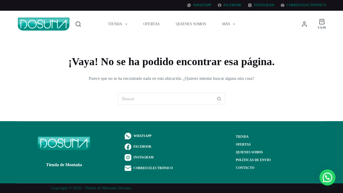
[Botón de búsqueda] (219, 99)
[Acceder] (304, 24)
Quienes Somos (191, 24)
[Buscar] (78, 24)
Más (226, 24)
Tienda (115, 24)
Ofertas (151, 24)
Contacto (245, 168)
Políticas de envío (253, 160)
